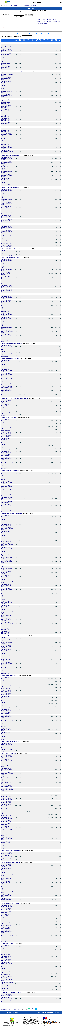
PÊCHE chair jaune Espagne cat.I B (6, 445)
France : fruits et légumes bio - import (11, 257)
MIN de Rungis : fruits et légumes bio (11, 850)
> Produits (6, 5)
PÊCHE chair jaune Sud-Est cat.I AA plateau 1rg (7, 207)
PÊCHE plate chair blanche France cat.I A (6, 733)
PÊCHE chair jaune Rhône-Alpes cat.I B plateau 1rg (5, 123)
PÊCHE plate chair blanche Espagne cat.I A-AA (6, 390)
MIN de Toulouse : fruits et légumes (10, 903)
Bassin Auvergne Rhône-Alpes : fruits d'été (12, 99)
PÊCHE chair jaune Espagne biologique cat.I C (6, 273)
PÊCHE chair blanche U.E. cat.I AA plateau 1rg (6, 765)
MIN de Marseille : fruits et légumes (10, 635)
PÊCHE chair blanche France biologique (6, 251)
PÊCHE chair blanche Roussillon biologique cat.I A (7, 158)
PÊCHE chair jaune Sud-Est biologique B (6, 243)
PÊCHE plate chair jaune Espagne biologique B (6, 286)
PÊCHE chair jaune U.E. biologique (6, 355)
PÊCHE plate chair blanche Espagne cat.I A (6, 327)
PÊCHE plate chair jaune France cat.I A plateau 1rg (7, 789)
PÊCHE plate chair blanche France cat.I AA (6, 738)
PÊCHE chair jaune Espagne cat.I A (6, 408)
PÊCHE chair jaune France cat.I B (5, 455)
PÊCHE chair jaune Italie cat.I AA (6, 830)
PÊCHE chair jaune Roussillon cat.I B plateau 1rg (7, 151)
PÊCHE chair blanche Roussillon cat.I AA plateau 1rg (6, 130)
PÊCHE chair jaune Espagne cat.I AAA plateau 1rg (5, 310)
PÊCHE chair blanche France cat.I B (6, 436)
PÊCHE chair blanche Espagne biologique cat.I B (6, 260)
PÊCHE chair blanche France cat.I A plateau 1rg (7, 528)
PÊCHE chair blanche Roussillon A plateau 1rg (6, 78)
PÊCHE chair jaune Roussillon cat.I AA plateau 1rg (5, 143)
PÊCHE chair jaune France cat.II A (5, 928)
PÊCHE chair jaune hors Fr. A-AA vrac (6, 974)
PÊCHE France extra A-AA (6, 415)
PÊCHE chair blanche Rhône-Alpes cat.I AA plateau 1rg (6, 102)
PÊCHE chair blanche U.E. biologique (6, 349)
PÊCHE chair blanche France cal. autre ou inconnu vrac (6, 953)
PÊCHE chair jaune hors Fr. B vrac (6, 977)
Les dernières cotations (42, 23)
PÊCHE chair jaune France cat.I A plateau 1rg (7, 378)
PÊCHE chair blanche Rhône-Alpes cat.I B (6, 54)
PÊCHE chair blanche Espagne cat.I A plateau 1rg (6, 301)
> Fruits (20, 5)
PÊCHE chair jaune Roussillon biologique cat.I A (7, 171)
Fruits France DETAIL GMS (8, 943)
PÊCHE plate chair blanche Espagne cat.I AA (7, 331)
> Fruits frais (26, 5)
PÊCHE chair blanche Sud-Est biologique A (6, 227)
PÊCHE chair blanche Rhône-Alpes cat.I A (6, 46)
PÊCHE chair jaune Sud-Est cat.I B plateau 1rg (6, 216)
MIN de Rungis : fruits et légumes (10, 793)
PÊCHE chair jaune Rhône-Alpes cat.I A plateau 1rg (5, 119)
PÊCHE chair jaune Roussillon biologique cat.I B (7, 175)
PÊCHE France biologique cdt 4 (7, 983)
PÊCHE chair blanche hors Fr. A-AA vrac (6, 957)
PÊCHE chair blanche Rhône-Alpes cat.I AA (6, 50)
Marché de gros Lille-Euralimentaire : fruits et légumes (15, 398)
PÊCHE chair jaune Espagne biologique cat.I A (7, 265)
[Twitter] (36, 1009)
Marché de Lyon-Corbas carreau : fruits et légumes (14, 43)
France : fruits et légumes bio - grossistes (12, 343)
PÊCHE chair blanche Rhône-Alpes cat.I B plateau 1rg (6, 110)
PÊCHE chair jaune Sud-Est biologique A (6, 239)
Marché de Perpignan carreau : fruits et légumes (13, 71)
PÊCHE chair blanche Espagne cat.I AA (6, 423)
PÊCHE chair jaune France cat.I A (5, 411)
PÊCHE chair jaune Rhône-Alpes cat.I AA (6, 63)
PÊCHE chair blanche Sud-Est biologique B (6, 231)
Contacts (10, 1009)
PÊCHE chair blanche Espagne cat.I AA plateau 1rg (6, 297)
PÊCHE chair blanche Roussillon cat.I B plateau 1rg (7, 139)
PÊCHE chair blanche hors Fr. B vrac (6, 960)
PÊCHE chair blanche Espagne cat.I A (6, 420)
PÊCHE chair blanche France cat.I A (6, 405)
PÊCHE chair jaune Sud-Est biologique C (6, 246)
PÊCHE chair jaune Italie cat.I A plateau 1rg (6, 387)
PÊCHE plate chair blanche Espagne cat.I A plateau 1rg (6, 628)
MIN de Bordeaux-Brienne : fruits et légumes (12, 565)
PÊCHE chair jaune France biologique (6, 254)
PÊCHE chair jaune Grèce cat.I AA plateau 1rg (7, 494)
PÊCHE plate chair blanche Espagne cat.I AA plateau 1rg (7, 623)
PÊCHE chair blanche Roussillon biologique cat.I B (7, 162)
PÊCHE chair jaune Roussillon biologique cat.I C (7, 179)
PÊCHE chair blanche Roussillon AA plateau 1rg (7, 74)
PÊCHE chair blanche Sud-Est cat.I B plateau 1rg (6, 199)
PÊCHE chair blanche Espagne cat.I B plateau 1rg (6, 306)
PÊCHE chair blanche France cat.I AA (6, 433)
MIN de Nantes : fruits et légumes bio (10, 741)
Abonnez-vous (4, 1009)
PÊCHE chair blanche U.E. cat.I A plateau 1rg (7, 769)
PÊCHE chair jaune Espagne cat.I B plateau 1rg (6, 323)
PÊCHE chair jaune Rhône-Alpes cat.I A (6, 59)
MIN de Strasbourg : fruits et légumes (11, 862)
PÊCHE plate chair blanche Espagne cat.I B (6, 340)
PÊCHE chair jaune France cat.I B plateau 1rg (7, 615)
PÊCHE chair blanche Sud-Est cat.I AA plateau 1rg (6, 190)
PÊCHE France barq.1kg (6, 980)
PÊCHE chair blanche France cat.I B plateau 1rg (7, 585)
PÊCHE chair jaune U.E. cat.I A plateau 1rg (6, 786)
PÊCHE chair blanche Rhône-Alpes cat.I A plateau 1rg (6, 106)
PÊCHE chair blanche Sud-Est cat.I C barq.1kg (6, 203)
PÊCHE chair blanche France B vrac (6, 949)
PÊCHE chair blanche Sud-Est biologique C (6, 235)
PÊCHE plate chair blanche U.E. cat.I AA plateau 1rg (6, 553)
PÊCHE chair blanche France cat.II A (6, 915)
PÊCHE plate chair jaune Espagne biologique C (6, 290)
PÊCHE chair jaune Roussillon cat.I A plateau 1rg (6, 147)
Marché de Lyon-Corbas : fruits (9, 417)
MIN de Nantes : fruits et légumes (10, 675)
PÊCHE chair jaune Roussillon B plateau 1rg (6, 95)
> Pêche (40, 5)
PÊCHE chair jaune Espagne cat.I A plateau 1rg (6, 318)
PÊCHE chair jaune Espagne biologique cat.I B (6, 269)
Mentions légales (17, 1009)
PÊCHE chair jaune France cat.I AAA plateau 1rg (6, 602)
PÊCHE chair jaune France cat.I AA (6, 452)
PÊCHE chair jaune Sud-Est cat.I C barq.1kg (6, 220)
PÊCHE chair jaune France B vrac (5, 966)
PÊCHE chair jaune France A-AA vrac (6, 963)
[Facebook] (32, 1009)
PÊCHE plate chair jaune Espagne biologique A (6, 282)
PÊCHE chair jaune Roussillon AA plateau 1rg (7, 87)
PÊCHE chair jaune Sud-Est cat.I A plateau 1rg (6, 212)
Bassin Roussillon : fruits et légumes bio (11, 155)
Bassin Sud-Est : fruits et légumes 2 (10, 187)
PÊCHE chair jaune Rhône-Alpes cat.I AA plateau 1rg (6, 115)
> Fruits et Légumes (13, 5)
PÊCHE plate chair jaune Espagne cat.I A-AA (6, 394)
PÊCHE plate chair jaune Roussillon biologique (6, 184)
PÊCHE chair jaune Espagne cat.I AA (6, 442)
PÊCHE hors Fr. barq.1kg (7, 986)
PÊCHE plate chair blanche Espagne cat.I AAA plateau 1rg (6, 619)
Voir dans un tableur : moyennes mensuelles (47, 19)
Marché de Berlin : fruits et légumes (10, 358)
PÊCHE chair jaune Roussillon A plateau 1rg (6, 91)
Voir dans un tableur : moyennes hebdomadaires (48, 21)
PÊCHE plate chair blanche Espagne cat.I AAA (6, 335)
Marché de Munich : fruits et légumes (10, 470)
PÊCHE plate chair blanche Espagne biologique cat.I (6, 277)
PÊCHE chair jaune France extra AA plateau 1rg (6, 778)
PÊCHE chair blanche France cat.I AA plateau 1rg (6, 576)
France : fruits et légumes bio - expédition (12, 248)
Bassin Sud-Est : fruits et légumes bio (11, 224)
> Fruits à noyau (33, 5)
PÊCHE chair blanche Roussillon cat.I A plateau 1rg (6, 134)
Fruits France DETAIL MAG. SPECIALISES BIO (13, 992)
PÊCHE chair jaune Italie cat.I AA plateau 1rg (6, 383)
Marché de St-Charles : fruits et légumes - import (13, 294)
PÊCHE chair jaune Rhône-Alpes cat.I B (6, 67)
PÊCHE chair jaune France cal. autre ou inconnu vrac (5, 970)
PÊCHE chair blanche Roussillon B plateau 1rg (6, 82)
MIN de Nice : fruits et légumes (9, 753)
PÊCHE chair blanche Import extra (6, 811)
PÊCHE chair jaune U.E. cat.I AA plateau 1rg (6, 782)
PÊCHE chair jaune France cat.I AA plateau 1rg (6, 374)
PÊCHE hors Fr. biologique (5, 989)
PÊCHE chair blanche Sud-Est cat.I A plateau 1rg (6, 195)
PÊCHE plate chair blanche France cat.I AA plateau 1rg (6, 548)
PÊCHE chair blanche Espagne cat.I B (6, 426)
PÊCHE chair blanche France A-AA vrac (6, 946)
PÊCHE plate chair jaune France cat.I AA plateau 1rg (6, 557)
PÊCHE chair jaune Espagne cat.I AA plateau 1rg (6, 314)
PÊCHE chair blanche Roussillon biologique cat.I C (7, 167)
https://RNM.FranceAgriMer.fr (11, 1012)
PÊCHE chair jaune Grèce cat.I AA (7, 490)
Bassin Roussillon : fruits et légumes (10, 127)
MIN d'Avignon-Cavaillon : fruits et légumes (12, 513)
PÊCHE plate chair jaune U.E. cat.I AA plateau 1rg (6, 561)
